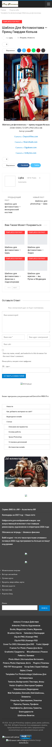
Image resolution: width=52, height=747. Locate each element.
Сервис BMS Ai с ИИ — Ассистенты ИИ (19, 509)
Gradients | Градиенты (15, 652)
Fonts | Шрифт (42, 644)
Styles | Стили (26, 670)
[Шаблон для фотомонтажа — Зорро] (37, 238)
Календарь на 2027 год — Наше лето (18, 515)
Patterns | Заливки (26, 655)
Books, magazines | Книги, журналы (26, 629)
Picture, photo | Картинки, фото (17, 663)
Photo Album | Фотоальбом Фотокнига (26, 659)
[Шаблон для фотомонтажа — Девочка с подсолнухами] (14, 264)
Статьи (9, 422)
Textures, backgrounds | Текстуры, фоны (26, 682)
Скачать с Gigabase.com (26, 147)
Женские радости (8, 586)
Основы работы (15, 432)
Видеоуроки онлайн (14, 417)
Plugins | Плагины (41, 663)
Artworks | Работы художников (26, 626)
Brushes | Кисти (15, 633)
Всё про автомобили (9, 574)
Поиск (4, 603)
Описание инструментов (18, 427)
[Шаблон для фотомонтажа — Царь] (14, 238)
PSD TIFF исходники (13, 667)
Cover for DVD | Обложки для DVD (18, 644)
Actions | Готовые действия (26, 622)
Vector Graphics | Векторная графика (26, 685)
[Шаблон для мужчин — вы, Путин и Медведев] (37, 264)
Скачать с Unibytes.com (26, 153)
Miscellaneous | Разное (37, 652)
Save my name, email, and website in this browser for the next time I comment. (25, 354)
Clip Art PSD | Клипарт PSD (26, 640)
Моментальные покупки (11, 570)
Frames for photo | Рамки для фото (26, 648)
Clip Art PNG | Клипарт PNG (26, 637)
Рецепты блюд (7, 594)
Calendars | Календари (34, 633)
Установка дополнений (18, 442)
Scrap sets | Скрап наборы (36, 667)
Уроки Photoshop (15, 437)
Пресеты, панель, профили (26, 704)
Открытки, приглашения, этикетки (26, 700)
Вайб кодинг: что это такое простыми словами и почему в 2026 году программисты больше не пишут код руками (26, 541)
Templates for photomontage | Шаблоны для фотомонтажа (12, 22)
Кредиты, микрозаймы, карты (13, 582)
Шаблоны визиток (26, 715)
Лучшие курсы (7, 578)
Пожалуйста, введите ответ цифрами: (16, 361)
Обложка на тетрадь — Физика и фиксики (21, 532)
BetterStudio (23, 743)
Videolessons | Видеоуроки (26, 689)
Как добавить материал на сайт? (19, 412)
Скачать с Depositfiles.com (26, 136)
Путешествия (7, 590)
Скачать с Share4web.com (26, 142)
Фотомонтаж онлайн (17, 447)
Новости (10, 406)
